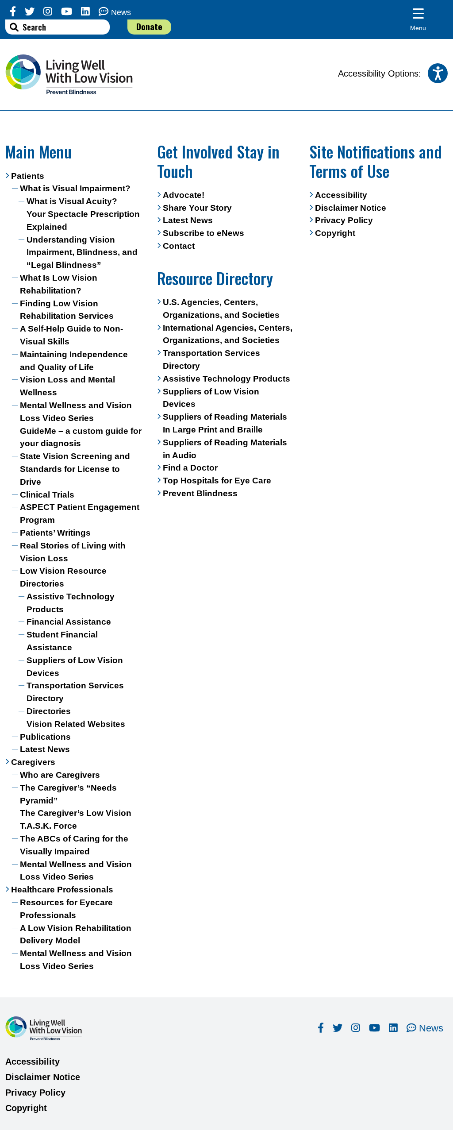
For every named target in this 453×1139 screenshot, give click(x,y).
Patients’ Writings (55, 532)
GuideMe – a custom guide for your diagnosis (81, 437)
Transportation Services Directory (75, 692)
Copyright (335, 233)
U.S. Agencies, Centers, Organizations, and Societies (221, 308)
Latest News (45, 749)
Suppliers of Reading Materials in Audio (225, 449)
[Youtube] (66, 11)
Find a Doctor (190, 467)
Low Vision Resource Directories (63, 577)
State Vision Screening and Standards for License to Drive (75, 469)
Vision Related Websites (76, 724)
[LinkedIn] (85, 11)
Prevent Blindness (200, 493)
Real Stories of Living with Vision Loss (73, 552)
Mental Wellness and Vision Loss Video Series (76, 412)
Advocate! (183, 195)
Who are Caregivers (60, 775)
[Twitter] (30, 11)
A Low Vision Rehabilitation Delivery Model (75, 934)
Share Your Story (197, 207)
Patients (27, 176)
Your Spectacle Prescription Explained (83, 220)
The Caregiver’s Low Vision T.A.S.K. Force (75, 819)
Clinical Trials (47, 494)
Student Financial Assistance (62, 641)
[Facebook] (13, 11)
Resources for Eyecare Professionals (66, 909)
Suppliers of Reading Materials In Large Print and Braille (225, 423)
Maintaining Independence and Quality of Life (74, 361)
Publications (45, 736)
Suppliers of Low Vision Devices (75, 667)
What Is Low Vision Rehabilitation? (58, 284)
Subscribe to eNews (203, 233)
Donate (149, 26)
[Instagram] (47, 11)
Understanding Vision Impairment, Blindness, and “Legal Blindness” (82, 252)
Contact (179, 246)
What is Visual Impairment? (75, 188)
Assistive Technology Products (71, 603)
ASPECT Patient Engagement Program (79, 513)
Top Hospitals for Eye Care (217, 480)
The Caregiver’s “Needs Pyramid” (68, 794)
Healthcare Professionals (62, 889)
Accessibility (341, 195)
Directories (49, 711)
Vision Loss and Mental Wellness (67, 386)
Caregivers (33, 762)
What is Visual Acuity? (72, 201)
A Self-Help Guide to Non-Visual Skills (71, 335)
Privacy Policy (344, 220)
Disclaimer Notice (350, 207)
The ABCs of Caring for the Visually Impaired (74, 845)
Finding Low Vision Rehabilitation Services (67, 310)
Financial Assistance (69, 621)
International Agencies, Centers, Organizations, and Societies (227, 334)
